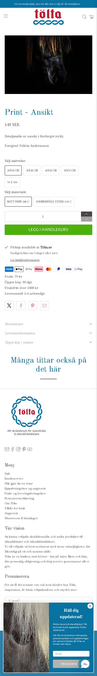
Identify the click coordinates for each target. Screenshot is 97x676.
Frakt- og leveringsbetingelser (25, 493)
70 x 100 (12, 182)
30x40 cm (32, 170)
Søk (7, 473)
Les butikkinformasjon (25, 260)
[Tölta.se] (48, 17)
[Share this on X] (9, 305)
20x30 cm (13, 170)
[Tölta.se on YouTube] (30, 450)
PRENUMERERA (71, 663)
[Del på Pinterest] (32, 305)
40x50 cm (51, 170)
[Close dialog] (90, 606)
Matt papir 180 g (18, 201)
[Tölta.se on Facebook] (12, 450)
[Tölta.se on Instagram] (18, 450)
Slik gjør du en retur (19, 483)
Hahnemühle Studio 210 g (54, 201)
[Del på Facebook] (20, 305)
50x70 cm (70, 170)
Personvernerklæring (19, 498)
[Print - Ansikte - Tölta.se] (48, 64)
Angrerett (11, 513)
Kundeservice (14, 478)
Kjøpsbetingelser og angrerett (25, 488)
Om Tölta (11, 503)
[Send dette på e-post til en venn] (44, 305)
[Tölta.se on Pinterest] (24, 450)
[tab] (48, 324)
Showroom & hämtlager (21, 518)
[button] (85, 664)
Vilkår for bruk (15, 508)
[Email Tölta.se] (7, 450)
